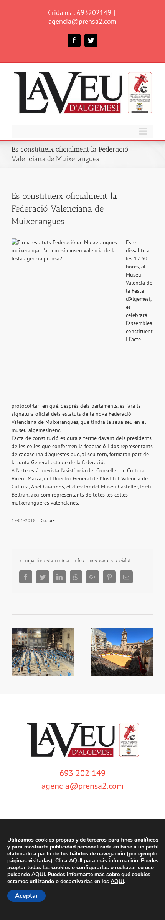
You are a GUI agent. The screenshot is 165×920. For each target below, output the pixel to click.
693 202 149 (82, 773)
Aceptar (26, 896)
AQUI (75, 860)
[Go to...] (82, 131)
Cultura (48, 520)
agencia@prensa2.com (82, 21)
